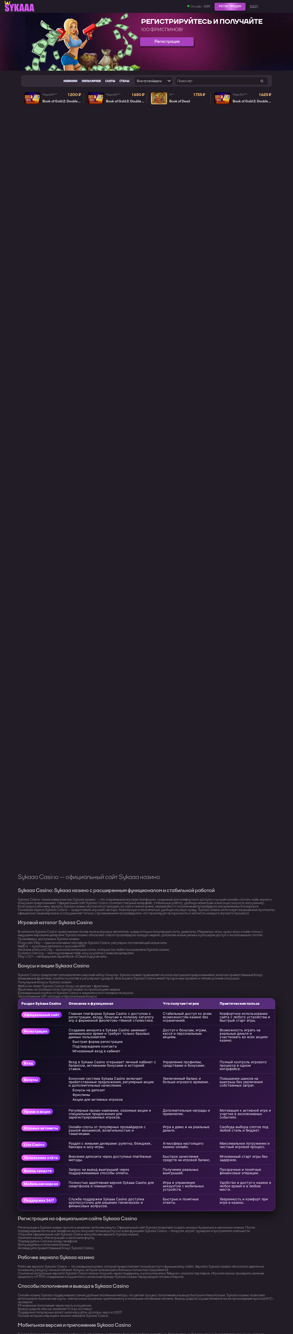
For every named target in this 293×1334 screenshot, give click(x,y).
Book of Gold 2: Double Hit (62, 101)
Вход (254, 6)
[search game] (262, 81)
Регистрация (230, 6)
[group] (146, 42)
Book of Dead (179, 101)
